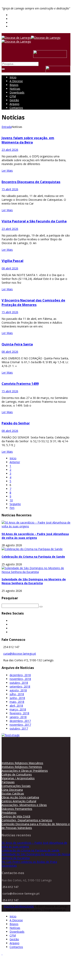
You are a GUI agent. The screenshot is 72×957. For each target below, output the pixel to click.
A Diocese (16, 81)
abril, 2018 (16, 705)
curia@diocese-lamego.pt (19, 653)
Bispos (14, 85)
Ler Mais (7, 170)
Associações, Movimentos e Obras (24, 805)
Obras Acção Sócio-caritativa (20, 797)
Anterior (15, 462)
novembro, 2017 (20, 725)
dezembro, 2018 (20, 675)
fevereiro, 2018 (19, 713)
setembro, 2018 (20, 686)
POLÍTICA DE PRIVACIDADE (19, 906)
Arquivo (14, 104)
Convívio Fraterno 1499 (20, 383)
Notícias (15, 89)
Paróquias (8, 782)
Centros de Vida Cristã (16, 816)
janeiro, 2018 (18, 717)
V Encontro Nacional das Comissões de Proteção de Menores (33, 302)
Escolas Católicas (13, 793)
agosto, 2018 (18, 690)
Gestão (14, 100)
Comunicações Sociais (16, 786)
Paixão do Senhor (16, 423)
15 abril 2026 (10, 189)
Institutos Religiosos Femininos (22, 767)
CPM (13, 96)
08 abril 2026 (10, 268)
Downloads (17, 92)
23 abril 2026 (10, 150)
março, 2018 (18, 709)
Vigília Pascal (12, 261)
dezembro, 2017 (20, 721)
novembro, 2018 (20, 679)
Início (13, 77)
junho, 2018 (17, 698)
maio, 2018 (17, 702)
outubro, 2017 (19, 728)
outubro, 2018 (19, 683)
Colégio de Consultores (17, 774)
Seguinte (15, 504)
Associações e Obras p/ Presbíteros (25, 771)
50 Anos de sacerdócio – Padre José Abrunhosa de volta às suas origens (35, 536)
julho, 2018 (17, 694)
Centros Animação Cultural (19, 801)
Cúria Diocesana (12, 790)
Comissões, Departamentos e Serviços (27, 820)
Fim (12, 508)
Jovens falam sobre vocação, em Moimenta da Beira (28, 140)
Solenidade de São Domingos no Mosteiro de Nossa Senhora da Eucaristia (34, 581)
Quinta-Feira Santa (17, 344)
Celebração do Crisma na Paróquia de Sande (33, 557)
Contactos (16, 108)
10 (11, 500)
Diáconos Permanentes (17, 809)
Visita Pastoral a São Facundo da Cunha (34, 221)
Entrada (7, 127)
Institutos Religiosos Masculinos (22, 763)
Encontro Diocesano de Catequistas (31, 182)
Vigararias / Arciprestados (18, 778)
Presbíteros (9, 812)
